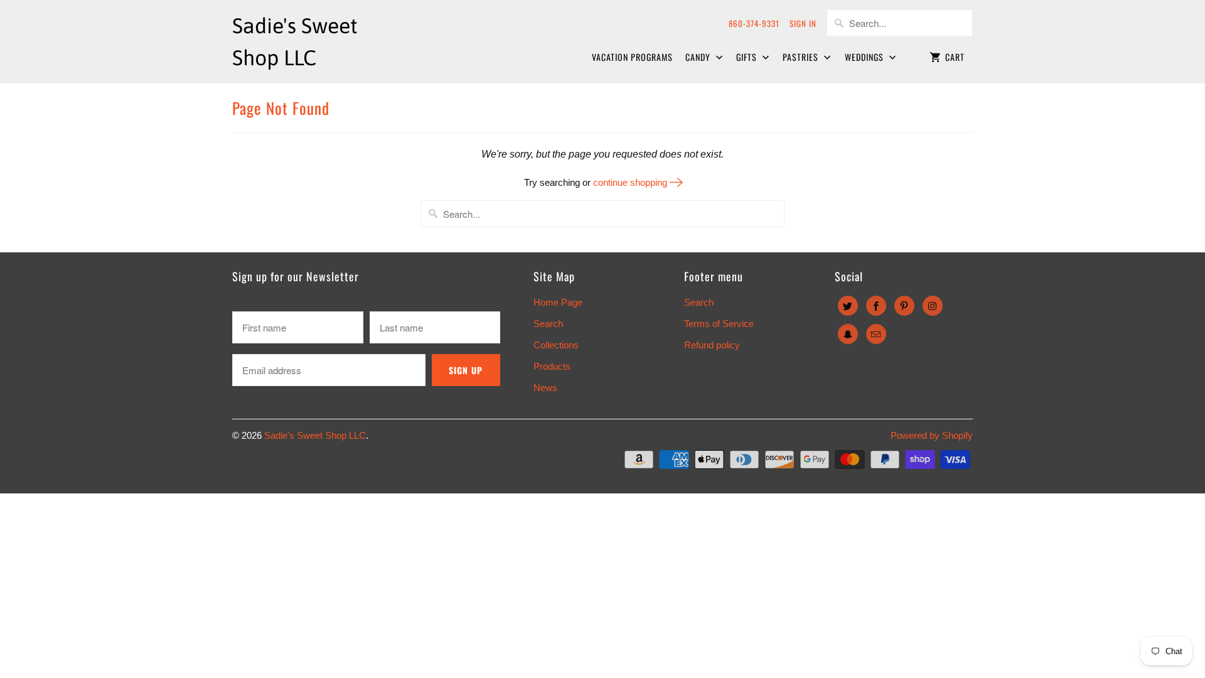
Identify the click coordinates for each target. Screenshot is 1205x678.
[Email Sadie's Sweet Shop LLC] (876, 334)
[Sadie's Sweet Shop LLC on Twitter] (848, 306)
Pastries (802, 56)
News (545, 387)
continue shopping (631, 182)
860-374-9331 (754, 23)
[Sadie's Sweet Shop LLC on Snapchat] (848, 334)
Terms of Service (719, 323)
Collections (556, 345)
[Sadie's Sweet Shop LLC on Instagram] (933, 306)
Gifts (747, 56)
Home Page (557, 302)
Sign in (803, 23)
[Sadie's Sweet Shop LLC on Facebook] (876, 306)
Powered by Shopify (932, 435)
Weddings (865, 56)
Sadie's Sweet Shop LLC (315, 435)
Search (548, 323)
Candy (699, 56)
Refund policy (712, 345)
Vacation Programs (632, 56)
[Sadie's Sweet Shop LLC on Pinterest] (904, 306)
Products (551, 366)
